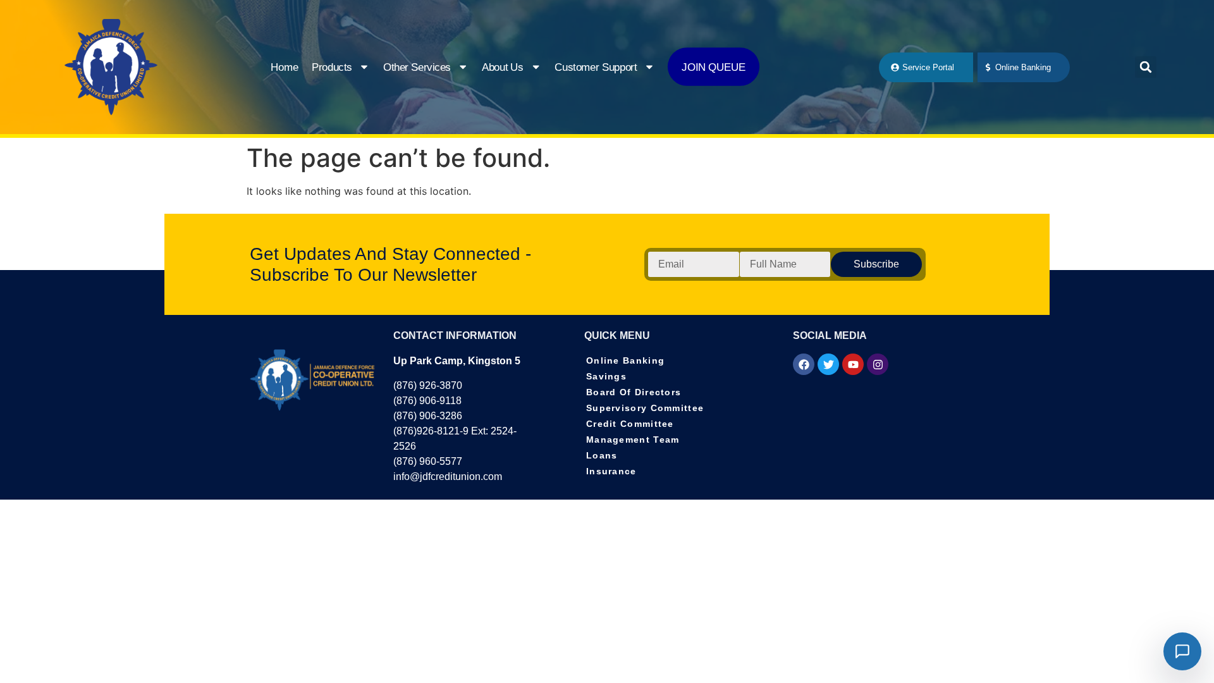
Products (332, 67)
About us (503, 67)
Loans (602, 455)
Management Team (633, 439)
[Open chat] (1182, 651)
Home (285, 67)
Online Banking (625, 360)
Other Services (417, 67)
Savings (606, 376)
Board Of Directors (633, 392)
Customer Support (596, 67)
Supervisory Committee (645, 408)
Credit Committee (630, 424)
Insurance (611, 471)
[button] (1145, 67)
